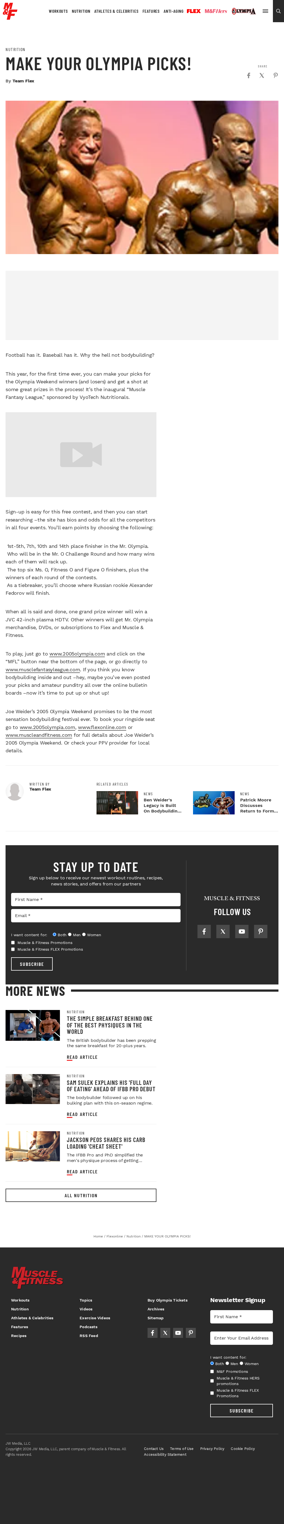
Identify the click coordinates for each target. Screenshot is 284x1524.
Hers (216, 11)
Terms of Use (182, 1449)
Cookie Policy (243, 1449)
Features (151, 11)
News (148, 794)
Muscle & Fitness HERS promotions (238, 1381)
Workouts (58, 11)
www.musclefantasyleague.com (43, 669)
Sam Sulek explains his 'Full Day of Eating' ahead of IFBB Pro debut (111, 1085)
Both (62, 935)
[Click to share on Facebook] (248, 75)
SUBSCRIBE (32, 964)
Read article (82, 1057)
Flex (194, 11)
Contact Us (154, 1449)
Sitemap (156, 1318)
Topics (86, 1300)
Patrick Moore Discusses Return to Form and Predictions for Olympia (257, 811)
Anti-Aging (174, 11)
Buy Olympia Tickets (167, 1300)
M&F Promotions (232, 1371)
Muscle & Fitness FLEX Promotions (50, 949)
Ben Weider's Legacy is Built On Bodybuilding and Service (162, 808)
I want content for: (29, 935)
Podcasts (88, 1327)
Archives (156, 1309)
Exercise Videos (95, 1318)
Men (77, 935)
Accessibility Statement (165, 1454)
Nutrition (81, 11)
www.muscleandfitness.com (39, 735)
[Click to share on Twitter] (262, 75)
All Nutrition (81, 1195)
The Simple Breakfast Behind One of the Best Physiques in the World (110, 1025)
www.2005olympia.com (77, 654)
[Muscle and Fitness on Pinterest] (260, 931)
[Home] (10, 17)
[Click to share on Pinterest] (275, 75)
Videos (86, 1309)
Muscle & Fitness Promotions (44, 942)
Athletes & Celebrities (116, 11)
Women (94, 935)
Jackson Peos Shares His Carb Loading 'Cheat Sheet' (106, 1143)
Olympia (244, 11)
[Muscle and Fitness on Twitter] (223, 931)
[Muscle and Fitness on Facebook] (204, 931)
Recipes (18, 1335)
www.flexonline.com (102, 727)
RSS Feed (89, 1335)
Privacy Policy (212, 1449)
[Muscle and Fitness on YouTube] (241, 931)
